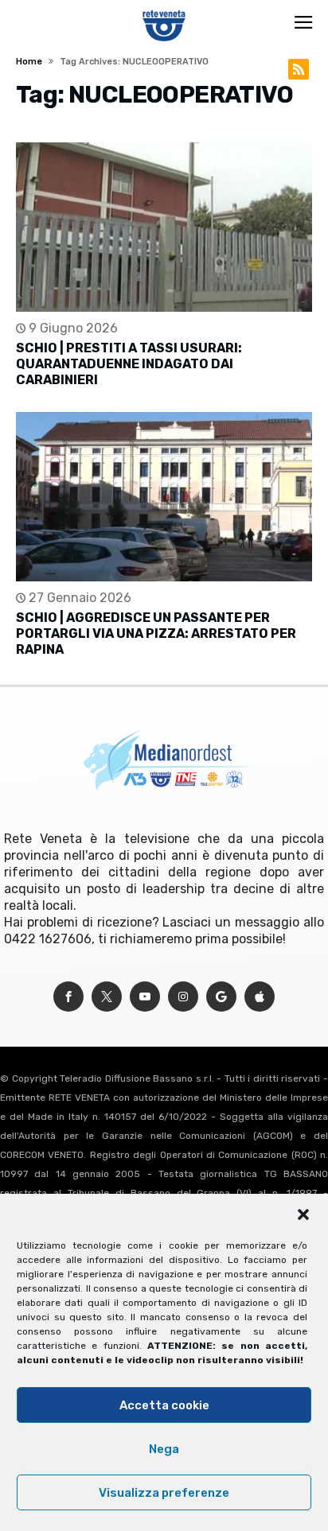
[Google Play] (221, 996)
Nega (164, 1449)
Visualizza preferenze (164, 1493)
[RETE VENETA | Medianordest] (164, 9)
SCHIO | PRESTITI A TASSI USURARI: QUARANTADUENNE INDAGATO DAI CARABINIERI (129, 363)
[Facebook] (68, 996)
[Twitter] (107, 996)
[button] (303, 1214)
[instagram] (183, 996)
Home (29, 61)
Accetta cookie (164, 1405)
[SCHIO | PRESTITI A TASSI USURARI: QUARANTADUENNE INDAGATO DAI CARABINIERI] (163, 227)
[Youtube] (145, 996)
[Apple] (259, 996)
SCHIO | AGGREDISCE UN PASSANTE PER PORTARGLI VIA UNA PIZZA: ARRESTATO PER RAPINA (156, 633)
